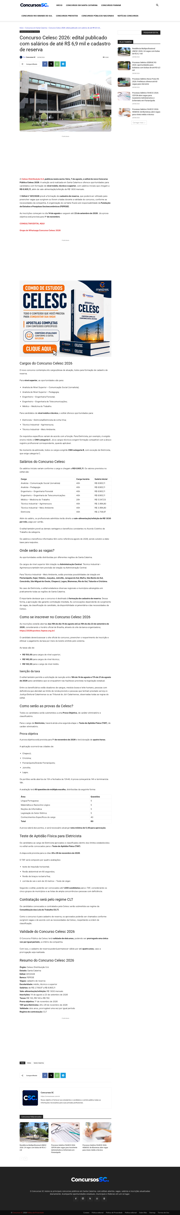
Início (59, 5)
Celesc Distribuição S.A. (32, 179)
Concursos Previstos (67, 15)
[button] (157, 5)
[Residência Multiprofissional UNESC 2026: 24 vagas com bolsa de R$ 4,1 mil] (34, 1132)
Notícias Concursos (128, 15)
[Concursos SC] (21, 57)
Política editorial (97, 1212)
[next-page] (25, 1158)
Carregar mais (138, 122)
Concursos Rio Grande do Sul (36, 15)
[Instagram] (83, 1198)
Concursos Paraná (111, 5)
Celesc (29, 1063)
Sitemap (152, 1212)
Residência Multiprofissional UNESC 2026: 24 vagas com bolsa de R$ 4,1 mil (33, 1147)
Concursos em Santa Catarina (82, 5)
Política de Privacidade (114, 1212)
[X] (51, 64)
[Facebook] (45, 64)
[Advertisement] (65, 156)
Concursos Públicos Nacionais (98, 15)
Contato (86, 1212)
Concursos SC (30, 57)
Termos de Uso (163, 1212)
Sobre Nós (143, 1212)
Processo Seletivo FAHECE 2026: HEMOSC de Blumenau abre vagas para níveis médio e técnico (95, 1147)
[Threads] (104, 1198)
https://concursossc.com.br (50, 1096)
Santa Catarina (39, 1063)
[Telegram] (63, 64)
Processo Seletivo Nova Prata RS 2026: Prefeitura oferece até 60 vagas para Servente (145, 81)
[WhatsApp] (57, 64)
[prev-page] (21, 1158)
